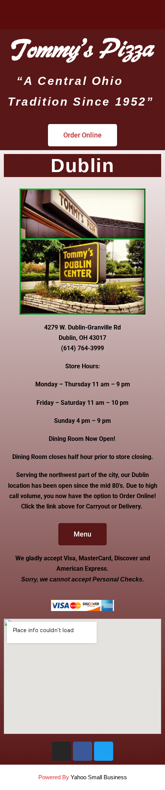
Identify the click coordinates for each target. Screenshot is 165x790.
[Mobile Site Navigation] (151, 15)
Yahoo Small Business (99, 777)
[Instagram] (61, 751)
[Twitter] (103, 751)
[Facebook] (82, 751)
